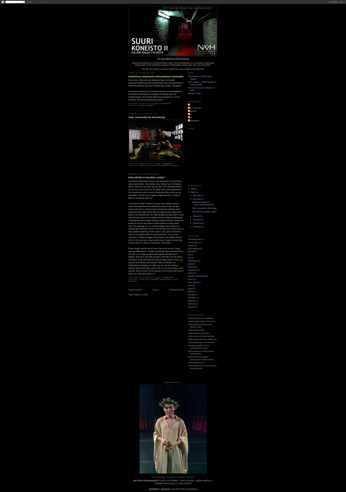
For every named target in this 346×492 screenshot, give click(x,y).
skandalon (192, 298)
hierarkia (191, 267)
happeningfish (194, 121)
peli (148, 279)
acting (142, 105)
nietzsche (191, 304)
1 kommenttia (167, 163)
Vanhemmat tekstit (176, 290)
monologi (191, 295)
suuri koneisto (163, 165)
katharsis (191, 301)
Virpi (190, 117)
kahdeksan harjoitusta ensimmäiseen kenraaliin (156, 76)
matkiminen (192, 270)
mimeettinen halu (194, 239)
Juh (190, 114)
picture (151, 165)
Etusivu (156, 290)
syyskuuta (197, 199)
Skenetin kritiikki (194, 93)
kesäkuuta (197, 220)
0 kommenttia (165, 103)
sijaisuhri (191, 307)
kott (189, 258)
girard (190, 264)
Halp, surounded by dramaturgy (146, 117)
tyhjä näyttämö (193, 248)
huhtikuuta (197, 227)
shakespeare (166, 279)
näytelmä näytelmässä (197, 276)
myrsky (191, 273)
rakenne (150, 105)
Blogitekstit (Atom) (140, 295)
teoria (174, 165)
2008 (193, 192)
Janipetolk (193, 111)
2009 (193, 189)
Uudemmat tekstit (135, 290)
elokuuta (196, 216)
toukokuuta (197, 223)
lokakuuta (197, 195)
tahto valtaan (193, 282)
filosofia (191, 252)
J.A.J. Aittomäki (195, 108)
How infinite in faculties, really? (146, 177)
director (143, 165)
